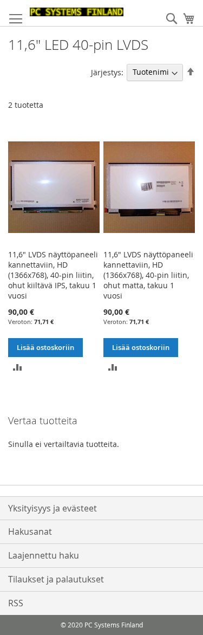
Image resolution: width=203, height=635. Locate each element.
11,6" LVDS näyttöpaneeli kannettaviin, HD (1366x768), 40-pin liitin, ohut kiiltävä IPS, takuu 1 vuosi (53, 275)
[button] (17, 366)
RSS (15, 603)
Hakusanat (30, 531)
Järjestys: (107, 72)
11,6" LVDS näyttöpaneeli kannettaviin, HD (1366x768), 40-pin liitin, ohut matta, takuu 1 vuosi (148, 275)
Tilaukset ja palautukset (56, 579)
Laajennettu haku (43, 555)
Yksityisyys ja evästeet (52, 508)
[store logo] (76, 12)
